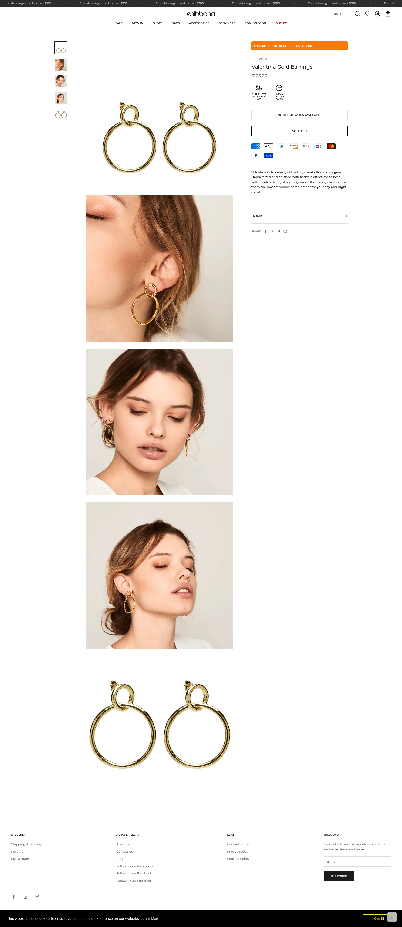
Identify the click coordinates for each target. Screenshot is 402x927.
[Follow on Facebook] (13, 896)
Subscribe (339, 876)
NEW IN (137, 23)
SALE (119, 23)
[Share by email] (285, 231)
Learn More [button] (150, 918)
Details (256, 216)
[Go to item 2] (60, 64)
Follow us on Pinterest (133, 881)
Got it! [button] (379, 918)
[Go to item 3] (60, 81)
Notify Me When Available (300, 115)
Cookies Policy (238, 859)
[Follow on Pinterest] (37, 896)
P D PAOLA (259, 58)
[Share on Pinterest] (279, 231)
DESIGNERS (226, 23)
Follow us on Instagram (134, 866)
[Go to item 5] (60, 114)
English (338, 13)
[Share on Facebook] (266, 231)
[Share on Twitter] (272, 231)
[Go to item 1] (60, 47)
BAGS (176, 23)
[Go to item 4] (60, 98)
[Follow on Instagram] (25, 896)
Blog (120, 859)
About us (123, 844)
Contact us (124, 851)
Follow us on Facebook (134, 873)
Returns (17, 851)
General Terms (238, 844)
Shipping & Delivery (26, 844)
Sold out (299, 131)
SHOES (157, 23)
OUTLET (281, 23)
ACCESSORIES (199, 23)
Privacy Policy (237, 851)
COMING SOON (255, 23)
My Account (20, 859)
